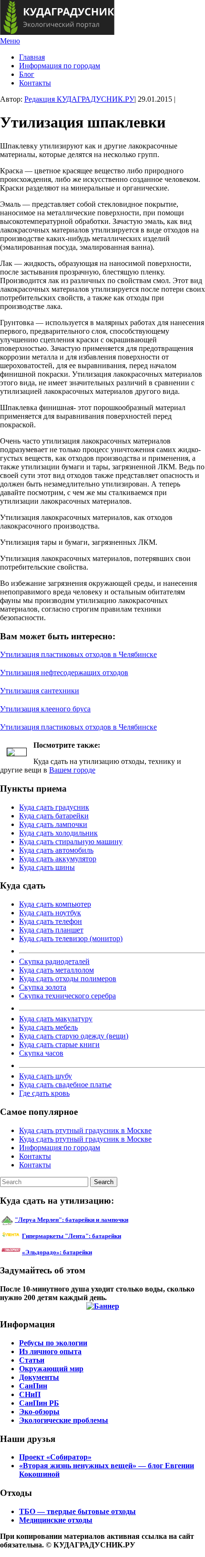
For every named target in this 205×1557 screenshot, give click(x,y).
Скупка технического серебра (67, 996)
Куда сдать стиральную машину (71, 841)
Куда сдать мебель (48, 1027)
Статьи (31, 1360)
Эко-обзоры (39, 1412)
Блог (26, 74)
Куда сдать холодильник (58, 833)
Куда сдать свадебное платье (65, 1084)
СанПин (33, 1386)
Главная (32, 57)
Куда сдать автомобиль (56, 850)
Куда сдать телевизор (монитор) (71, 938)
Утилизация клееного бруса (45, 709)
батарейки (93, 1235)
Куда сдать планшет (51, 930)
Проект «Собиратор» (55, 1457)
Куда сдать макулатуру (55, 1019)
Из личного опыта (50, 1351)
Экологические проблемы (63, 1420)
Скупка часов (41, 1053)
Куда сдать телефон (50, 921)
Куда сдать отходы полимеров (67, 978)
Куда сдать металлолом (56, 970)
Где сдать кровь (44, 1093)
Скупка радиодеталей (54, 961)
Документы (39, 1377)
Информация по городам (59, 66)
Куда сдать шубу (45, 1076)
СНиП (30, 1394)
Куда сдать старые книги (59, 1044)
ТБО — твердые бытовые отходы (77, 1511)
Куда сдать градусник (54, 807)
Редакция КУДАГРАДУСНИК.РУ (79, 99)
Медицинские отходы (55, 1520)
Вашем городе (72, 770)
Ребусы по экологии (53, 1343)
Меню (10, 41)
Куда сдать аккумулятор (57, 859)
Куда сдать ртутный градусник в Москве (85, 1130)
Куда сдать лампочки (53, 824)
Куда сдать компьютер (55, 904)
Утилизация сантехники (39, 691)
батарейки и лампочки (71, 1219)
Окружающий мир (51, 1369)
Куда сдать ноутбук (50, 913)
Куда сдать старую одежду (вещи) (73, 1036)
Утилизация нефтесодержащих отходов (64, 672)
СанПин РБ (39, 1403)
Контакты (35, 83)
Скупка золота (42, 987)
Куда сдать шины (47, 867)
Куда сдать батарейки (54, 816)
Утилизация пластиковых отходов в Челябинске (78, 654)
